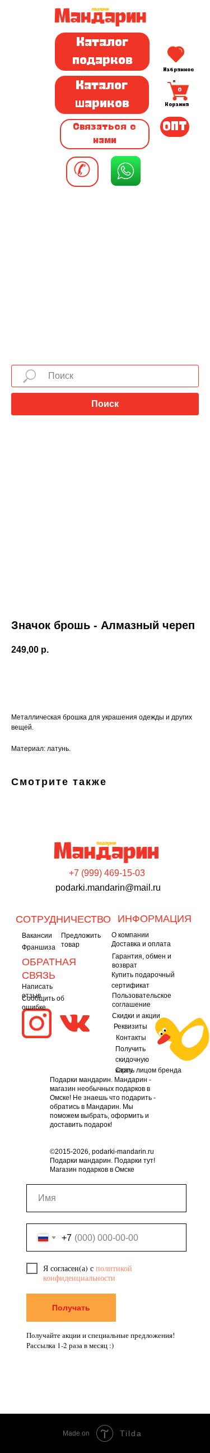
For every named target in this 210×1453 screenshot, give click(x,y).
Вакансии (37, 935)
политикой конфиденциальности (87, 1273)
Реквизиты (130, 1026)
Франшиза (38, 947)
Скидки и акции (136, 1016)
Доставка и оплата (141, 944)
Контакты (131, 1038)
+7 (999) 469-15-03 (107, 873)
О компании (130, 935)
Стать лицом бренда (148, 1070)
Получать (71, 1307)
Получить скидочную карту (132, 1059)
